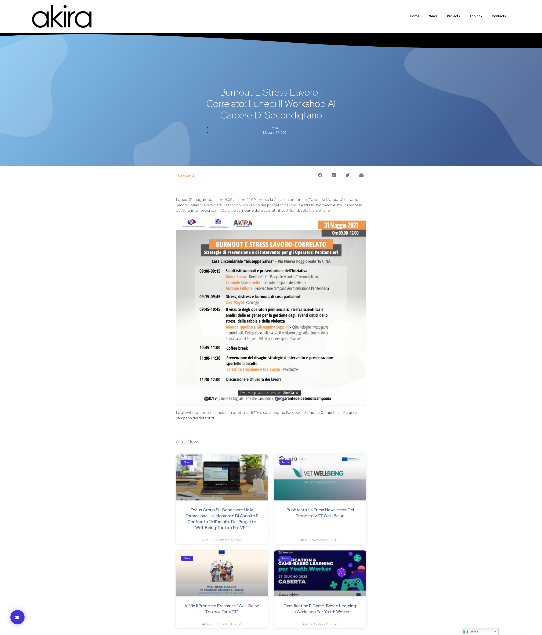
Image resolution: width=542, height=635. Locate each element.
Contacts (499, 16)
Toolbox (476, 16)
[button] (17, 617)
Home (414, 16)
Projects (453, 16)
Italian (473, 631)
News (433, 16)
